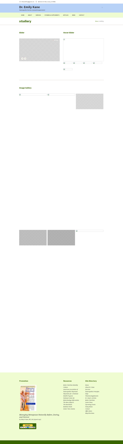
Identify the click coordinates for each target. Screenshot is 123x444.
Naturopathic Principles (92, 391)
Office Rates (88, 411)
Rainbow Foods (67, 406)
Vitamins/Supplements (91, 396)
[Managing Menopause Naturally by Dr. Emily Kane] (28, 399)
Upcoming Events (90, 404)
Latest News (89, 402)
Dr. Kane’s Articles (90, 398)
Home (96, 21)
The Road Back (67, 404)
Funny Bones (89, 406)
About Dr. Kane (89, 387)
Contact (87, 409)
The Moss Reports (68, 402)
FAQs (86, 393)
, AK (47, 2)
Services (87, 389)
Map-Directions (89, 413)
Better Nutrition (90, 400)
